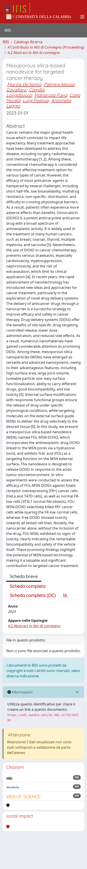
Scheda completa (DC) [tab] (33, 595)
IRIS (6, 41)
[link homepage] (16, 8)
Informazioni (21, 692)
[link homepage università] (39, 17)
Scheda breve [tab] (24, 576)
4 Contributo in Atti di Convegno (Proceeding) (46, 47)
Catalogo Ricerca (28, 41)
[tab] (66, 595)
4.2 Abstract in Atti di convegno (34, 52)
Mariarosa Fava (50, 95)
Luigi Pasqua (35, 100)
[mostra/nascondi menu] (82, 17)
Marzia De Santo (24, 84)
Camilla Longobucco (25, 92)
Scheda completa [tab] (28, 586)
